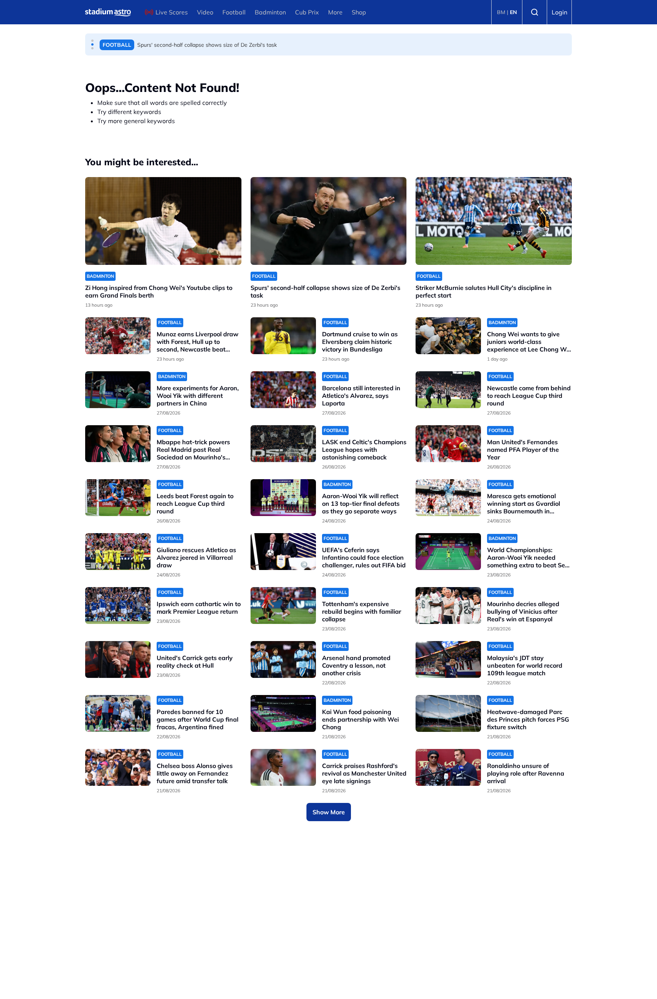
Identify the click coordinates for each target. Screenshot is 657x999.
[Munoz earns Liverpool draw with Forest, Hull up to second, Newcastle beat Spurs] (118, 335)
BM (501, 12)
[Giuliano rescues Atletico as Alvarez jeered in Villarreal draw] (118, 551)
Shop (359, 12)
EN (513, 12)
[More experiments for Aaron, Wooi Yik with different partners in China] (118, 389)
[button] (92, 41)
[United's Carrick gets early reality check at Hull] (118, 659)
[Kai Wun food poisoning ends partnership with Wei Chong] (283, 713)
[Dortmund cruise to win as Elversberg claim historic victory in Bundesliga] (283, 335)
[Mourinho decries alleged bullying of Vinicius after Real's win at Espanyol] (448, 605)
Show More (329, 812)
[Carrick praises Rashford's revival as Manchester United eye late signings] (283, 767)
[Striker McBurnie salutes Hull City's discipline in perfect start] (494, 221)
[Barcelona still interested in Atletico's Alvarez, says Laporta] (283, 389)
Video (205, 12)
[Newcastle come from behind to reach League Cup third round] (448, 389)
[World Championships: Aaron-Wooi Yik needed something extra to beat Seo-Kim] (448, 551)
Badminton (270, 12)
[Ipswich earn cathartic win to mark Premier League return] (118, 605)
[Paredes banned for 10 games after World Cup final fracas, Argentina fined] (118, 713)
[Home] (108, 12)
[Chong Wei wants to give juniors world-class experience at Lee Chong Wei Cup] (448, 335)
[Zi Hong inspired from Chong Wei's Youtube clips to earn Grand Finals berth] (163, 221)
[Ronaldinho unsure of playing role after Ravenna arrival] (448, 767)
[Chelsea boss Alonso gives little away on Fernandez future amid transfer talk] (118, 767)
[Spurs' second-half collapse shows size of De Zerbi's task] (329, 221)
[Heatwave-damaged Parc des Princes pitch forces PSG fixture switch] (448, 713)
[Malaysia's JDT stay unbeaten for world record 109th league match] (448, 659)
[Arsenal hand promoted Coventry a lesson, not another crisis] (283, 659)
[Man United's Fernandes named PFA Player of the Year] (448, 443)
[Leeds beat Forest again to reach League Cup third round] (118, 497)
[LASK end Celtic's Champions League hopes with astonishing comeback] (283, 443)
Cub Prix (307, 12)
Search (534, 12)
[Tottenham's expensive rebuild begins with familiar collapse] (283, 605)
